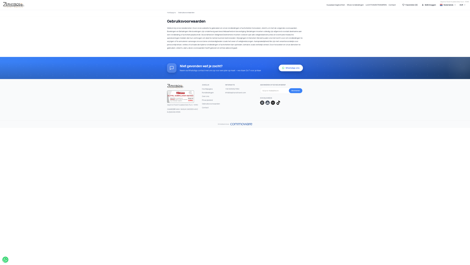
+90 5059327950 (232, 89)
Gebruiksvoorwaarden (186, 13)
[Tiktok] (278, 103)
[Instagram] (262, 103)
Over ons (205, 96)
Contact (392, 5)
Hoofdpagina (171, 13)
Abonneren (295, 90)
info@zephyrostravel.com (235, 92)
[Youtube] (267, 103)
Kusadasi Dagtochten (336, 5)
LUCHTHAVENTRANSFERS (376, 5)
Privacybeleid (207, 100)
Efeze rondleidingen (355, 5)
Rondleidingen (208, 92)
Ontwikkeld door (223, 124)
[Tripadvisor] (273, 103)
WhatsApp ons (293, 68)
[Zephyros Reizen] (14, 5)
